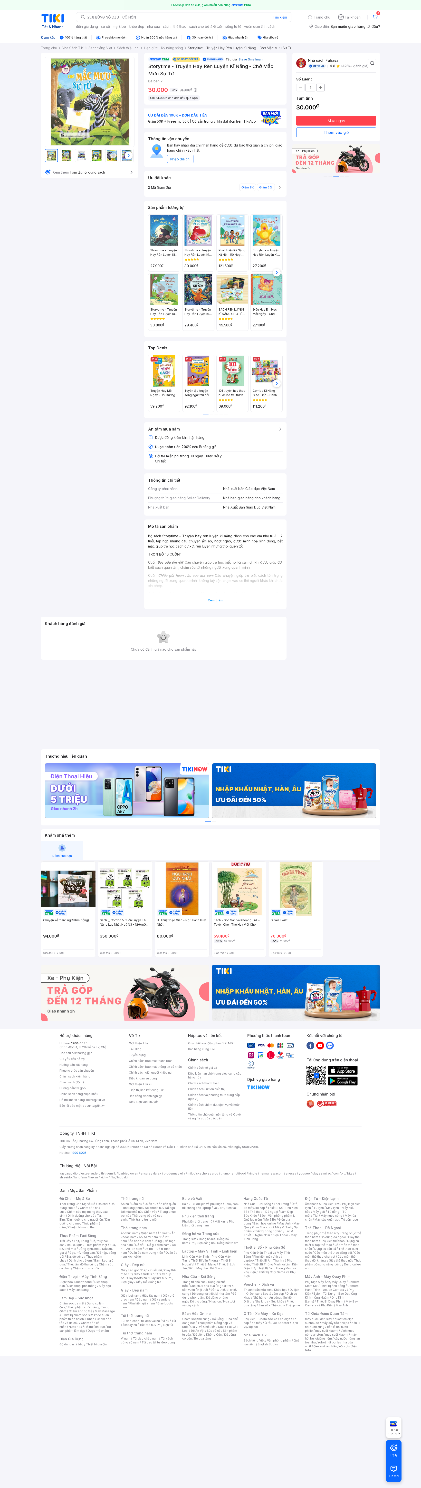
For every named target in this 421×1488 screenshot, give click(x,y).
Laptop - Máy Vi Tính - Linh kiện (209, 1251)
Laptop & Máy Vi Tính (276, 1227)
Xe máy (256, 1323)
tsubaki (122, 1177)
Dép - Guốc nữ (151, 1270)
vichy (104, 1177)
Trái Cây (65, 1241)
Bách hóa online (264, 1223)
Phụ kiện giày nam (142, 1303)
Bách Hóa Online (196, 1314)
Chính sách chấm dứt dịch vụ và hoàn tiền (214, 1106)
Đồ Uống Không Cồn (207, 1334)
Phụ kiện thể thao (333, 1241)
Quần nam (148, 1233)
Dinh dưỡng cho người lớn (85, 1219)
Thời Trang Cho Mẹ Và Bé (77, 1204)
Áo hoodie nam (140, 1241)
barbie (123, 1173)
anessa (291, 1173)
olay (315, 1173)
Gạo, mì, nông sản (82, 1252)
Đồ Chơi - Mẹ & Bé (74, 1198)
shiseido (65, 1177)
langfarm (80, 1177)
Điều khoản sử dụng (143, 1078)
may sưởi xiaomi (326, 1330)
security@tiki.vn (94, 1105)
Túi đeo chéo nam (145, 1338)
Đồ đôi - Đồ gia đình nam (152, 1245)
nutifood (240, 1173)
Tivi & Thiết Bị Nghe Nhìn (268, 1233)
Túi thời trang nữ (135, 1315)
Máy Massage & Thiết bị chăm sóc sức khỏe (87, 1313)
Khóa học (280, 1290)
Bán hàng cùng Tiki (201, 1049)
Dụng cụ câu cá (325, 1249)
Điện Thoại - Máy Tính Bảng (83, 1276)
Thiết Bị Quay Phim (329, 1301)
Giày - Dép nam (134, 1290)
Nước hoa (75, 1327)
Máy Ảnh (342, 1305)
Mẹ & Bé (270, 1219)
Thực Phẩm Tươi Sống (77, 1235)
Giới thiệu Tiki (138, 1043)
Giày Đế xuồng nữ (148, 1282)
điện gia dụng (87, 26)
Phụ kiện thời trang (198, 1216)
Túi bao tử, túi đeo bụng (158, 1342)
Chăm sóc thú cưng (196, 1319)
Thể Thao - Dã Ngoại (323, 1228)
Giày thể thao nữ (340, 1260)
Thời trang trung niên (143, 1219)
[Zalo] (330, 1045)
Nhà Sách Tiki (256, 1335)
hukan (93, 1177)
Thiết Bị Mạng (206, 1264)
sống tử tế (233, 26)
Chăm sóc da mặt (71, 1303)
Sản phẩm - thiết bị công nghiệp (271, 1229)
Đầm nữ (136, 1204)
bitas (350, 1173)
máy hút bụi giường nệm (331, 1336)
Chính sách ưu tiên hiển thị (206, 1089)
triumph (226, 1173)
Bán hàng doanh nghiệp (145, 1096)
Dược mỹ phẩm (98, 1330)
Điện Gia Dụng (71, 1339)
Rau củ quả (75, 1245)
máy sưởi (311, 1319)
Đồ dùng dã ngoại (333, 1237)
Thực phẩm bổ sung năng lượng (333, 1262)
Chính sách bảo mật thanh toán (150, 1061)
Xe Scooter (281, 1323)
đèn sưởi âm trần (325, 1346)
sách (167, 26)
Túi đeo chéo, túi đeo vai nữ (140, 1321)
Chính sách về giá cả (202, 1067)
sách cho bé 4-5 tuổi (205, 26)
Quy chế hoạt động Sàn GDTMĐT (211, 1043)
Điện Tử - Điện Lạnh (322, 1198)
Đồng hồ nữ (207, 1239)
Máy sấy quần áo (327, 1219)
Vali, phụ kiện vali (225, 1208)
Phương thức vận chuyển (76, 1070)
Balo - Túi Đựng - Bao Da (331, 1293)
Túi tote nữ (146, 1325)
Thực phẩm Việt (96, 1245)
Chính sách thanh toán (203, 1083)
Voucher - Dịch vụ (259, 1284)
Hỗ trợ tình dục (95, 1327)
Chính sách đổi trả (71, 1082)
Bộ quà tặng (202, 1338)
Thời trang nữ (132, 1198)
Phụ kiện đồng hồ (203, 1243)
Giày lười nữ (157, 1278)
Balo (185, 1204)
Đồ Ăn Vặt (197, 1330)
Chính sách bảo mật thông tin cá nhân (155, 1066)
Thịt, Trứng (81, 1241)
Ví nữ (165, 1321)
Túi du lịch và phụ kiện (206, 1204)
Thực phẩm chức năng (83, 1307)
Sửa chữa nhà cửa (202, 1286)
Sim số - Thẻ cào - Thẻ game (279, 1305)
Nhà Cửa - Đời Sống (199, 1276)
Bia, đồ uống (75, 1256)
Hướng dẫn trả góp (72, 1088)
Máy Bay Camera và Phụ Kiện (331, 1303)
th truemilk (108, 1173)
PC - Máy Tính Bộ (201, 1268)
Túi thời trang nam (136, 1333)
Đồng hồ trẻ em (228, 1243)
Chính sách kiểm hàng (74, 1076)
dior (76, 1173)
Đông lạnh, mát (89, 1249)
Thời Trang (281, 1204)
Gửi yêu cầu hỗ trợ (72, 1059)
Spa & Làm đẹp (273, 1293)
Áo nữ (125, 1204)
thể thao (179, 26)
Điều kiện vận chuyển (144, 1102)
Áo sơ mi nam (148, 1237)
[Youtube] (320, 1045)
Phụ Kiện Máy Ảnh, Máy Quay (325, 1282)
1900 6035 (78, 1153)
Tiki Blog (135, 1049)
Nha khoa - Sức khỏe (269, 1301)
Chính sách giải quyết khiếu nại (150, 1072)
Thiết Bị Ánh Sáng (332, 1286)
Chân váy (150, 1212)
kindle (253, 1173)
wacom (278, 1173)
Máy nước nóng (331, 1215)
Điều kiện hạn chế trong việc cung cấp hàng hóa (214, 1075)
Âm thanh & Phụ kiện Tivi (322, 1204)
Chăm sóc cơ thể (80, 1311)
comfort (339, 1173)
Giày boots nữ (137, 1278)
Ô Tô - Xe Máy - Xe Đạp (264, 1314)
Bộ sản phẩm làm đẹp (85, 1328)
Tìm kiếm (280, 17)
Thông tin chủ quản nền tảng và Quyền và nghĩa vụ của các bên (215, 1116)
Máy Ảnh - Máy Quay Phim (327, 1276)
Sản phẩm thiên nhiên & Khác (84, 1317)
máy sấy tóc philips (335, 1323)
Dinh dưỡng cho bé (81, 1215)
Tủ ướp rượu (349, 1219)
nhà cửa (153, 26)
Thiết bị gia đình (97, 1344)
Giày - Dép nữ (132, 1265)
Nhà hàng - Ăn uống (267, 1297)
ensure (146, 1173)
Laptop (221, 1268)
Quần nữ (150, 1204)
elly (182, 1173)
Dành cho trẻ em (80, 1260)
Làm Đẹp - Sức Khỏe (76, 1298)
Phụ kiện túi (165, 1325)
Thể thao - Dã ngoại (264, 1212)
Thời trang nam (134, 1228)
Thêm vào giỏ (336, 132)
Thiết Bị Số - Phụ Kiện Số (264, 1247)
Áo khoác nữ (154, 1208)
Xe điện (285, 1319)
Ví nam (125, 1338)
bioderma (171, 1173)
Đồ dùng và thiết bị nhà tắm (211, 1293)
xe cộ (105, 26)
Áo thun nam (129, 1233)
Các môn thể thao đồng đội (333, 1252)
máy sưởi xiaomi (336, 1334)
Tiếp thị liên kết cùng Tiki (146, 1090)
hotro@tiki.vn (95, 1100)
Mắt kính (221, 1221)
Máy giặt (319, 1212)
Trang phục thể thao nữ (321, 1233)
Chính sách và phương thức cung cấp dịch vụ (214, 1097)
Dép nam (142, 1299)
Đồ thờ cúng (198, 1301)
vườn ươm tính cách (259, 26)
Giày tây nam (151, 1295)
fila (112, 1177)
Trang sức (189, 1239)
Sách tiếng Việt (254, 1340)
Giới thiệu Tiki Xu (140, 1084)
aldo (215, 1173)
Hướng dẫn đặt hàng (73, 1065)
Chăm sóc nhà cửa (86, 1268)
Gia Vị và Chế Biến (203, 1327)
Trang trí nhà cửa (194, 1282)
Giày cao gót (130, 1270)
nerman (265, 1173)
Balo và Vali (192, 1198)
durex (157, 1173)
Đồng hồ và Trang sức (200, 1234)
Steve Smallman (251, 59)
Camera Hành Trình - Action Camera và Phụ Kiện (332, 1289)
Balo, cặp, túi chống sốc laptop (210, 1206)
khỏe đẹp (136, 26)
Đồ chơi (103, 1204)
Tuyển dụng (137, 1055)
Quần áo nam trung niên (146, 1252)
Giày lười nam (130, 1295)
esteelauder (90, 1173)
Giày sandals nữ (145, 1274)
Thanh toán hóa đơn (258, 1290)
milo (191, 1173)
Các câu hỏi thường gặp (76, 1053)
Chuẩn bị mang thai (81, 1227)
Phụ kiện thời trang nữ (197, 1221)
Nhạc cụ (215, 1301)
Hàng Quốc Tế (256, 1198)
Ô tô (268, 1323)
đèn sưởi (326, 1319)
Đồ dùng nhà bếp (71, 1344)
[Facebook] (310, 1045)
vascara (65, 1173)
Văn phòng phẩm (279, 1340)
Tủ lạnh (318, 1208)
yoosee (304, 1173)
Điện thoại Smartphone (75, 1282)
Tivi (315, 1215)
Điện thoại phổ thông (81, 1286)
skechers (203, 1173)
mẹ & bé (119, 26)
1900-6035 (79, 1043)
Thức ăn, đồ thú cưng (81, 1264)
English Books (268, 1344)
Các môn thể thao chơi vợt (332, 1254)
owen (134, 1173)
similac (326, 1173)
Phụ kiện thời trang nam (208, 1223)
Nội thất (202, 1290)
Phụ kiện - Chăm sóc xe (260, 1319)
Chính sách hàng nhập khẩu (78, 1094)
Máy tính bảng (79, 1290)
